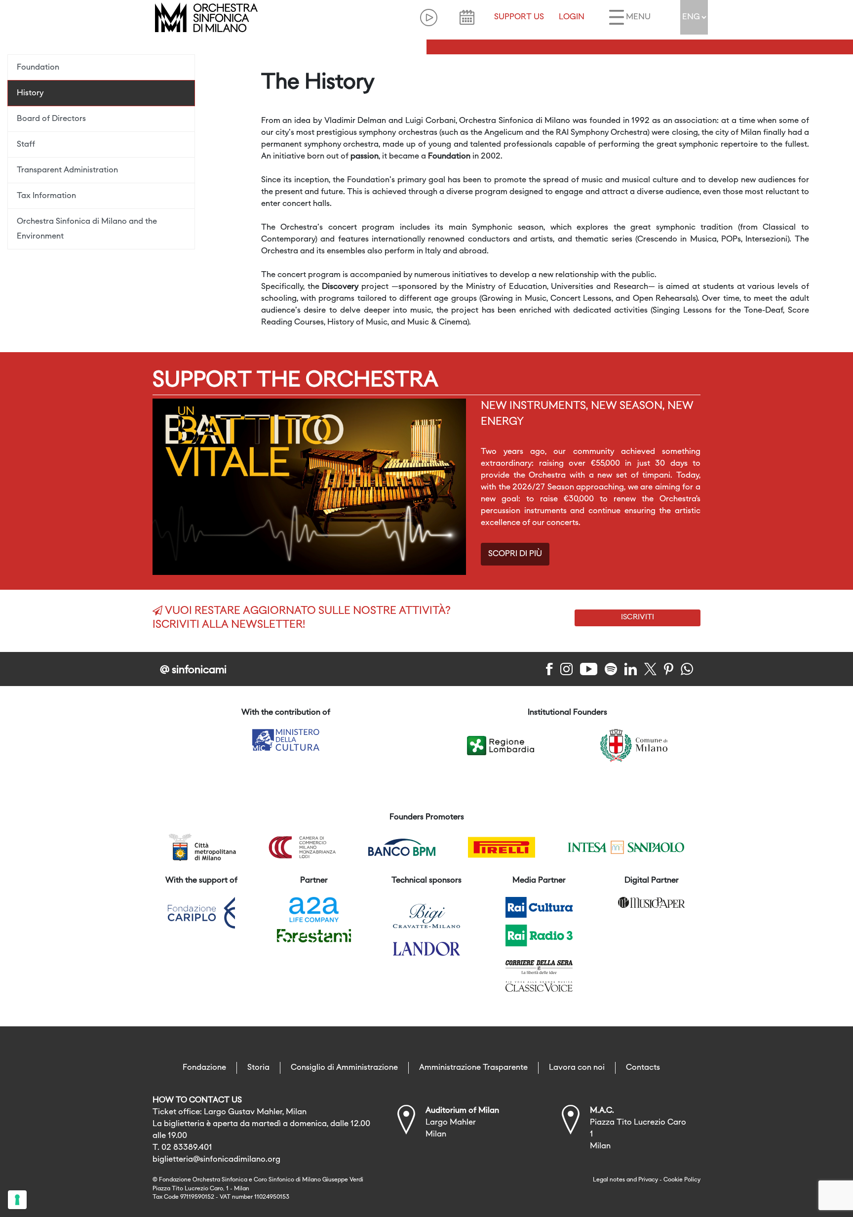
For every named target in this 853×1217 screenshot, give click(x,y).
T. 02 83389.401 (182, 1148)
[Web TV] (428, 17)
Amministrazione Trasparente (473, 1068)
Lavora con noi (577, 1068)
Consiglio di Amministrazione (344, 1068)
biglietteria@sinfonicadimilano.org (216, 1160)
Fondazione (204, 1068)
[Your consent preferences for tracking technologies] (17, 1199)
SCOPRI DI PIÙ (515, 554)
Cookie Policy (681, 1180)
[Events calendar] (467, 17)
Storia (258, 1068)
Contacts (643, 1068)
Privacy (648, 1180)
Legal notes (609, 1180)
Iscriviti (637, 617)
